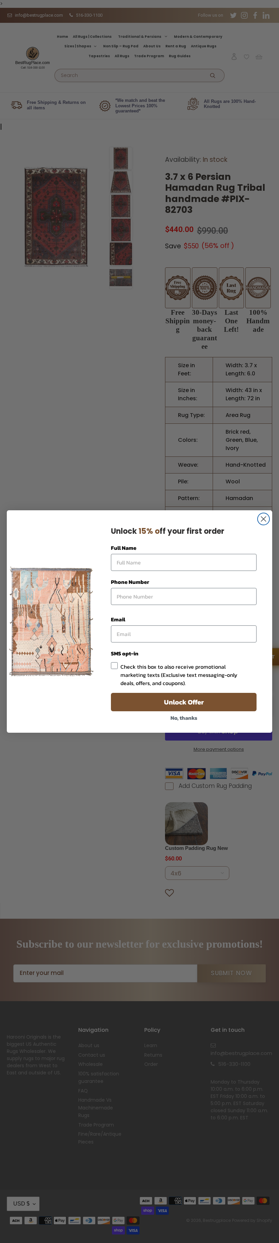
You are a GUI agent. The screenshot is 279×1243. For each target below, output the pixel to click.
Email (118, 619)
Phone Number (130, 582)
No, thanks (183, 718)
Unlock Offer (184, 702)
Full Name (123, 548)
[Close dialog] (263, 519)
